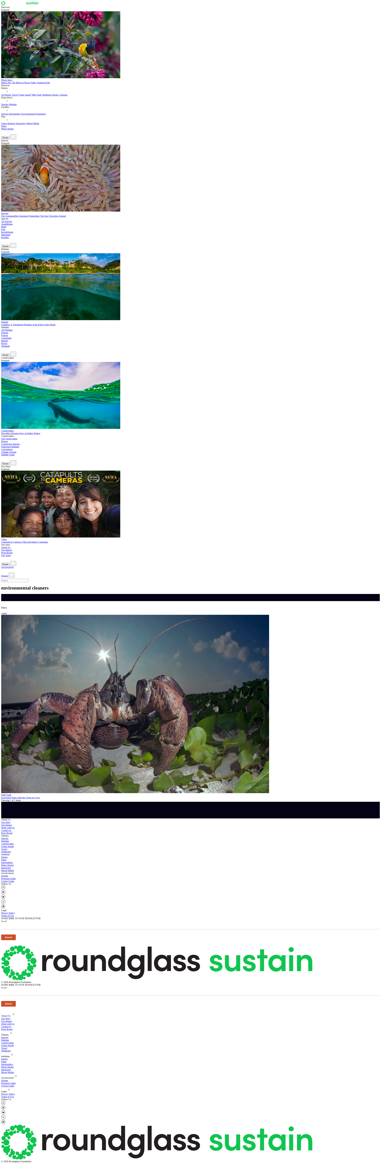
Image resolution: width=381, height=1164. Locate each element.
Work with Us (7, 827)
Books (55, 95)
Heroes (4, 441)
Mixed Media (32, 123)
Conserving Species (10, 444)
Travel (15, 95)
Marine (4, 340)
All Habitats (7, 330)
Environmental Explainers (33, 114)
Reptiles (5, 237)
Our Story (6, 822)
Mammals (5, 235)
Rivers (4, 343)
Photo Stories (7, 129)
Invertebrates (7, 232)
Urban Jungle (24, 95)
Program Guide (8, 878)
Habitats (13, 104)
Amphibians (7, 224)
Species (4, 104)
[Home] (20, 4)
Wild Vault (37, 95)
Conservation (7, 843)
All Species (6, 221)
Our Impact (6, 550)
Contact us (6, 830)
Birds (3, 226)
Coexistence (7, 449)
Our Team (6, 555)
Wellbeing (47, 95)
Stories (4, 857)
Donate (5, 138)
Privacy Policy (8, 913)
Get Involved (7, 567)
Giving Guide (7, 881)
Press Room (7, 552)
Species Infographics (11, 114)
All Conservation (9, 438)
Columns (63, 95)
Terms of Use (7, 915)
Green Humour (8, 123)
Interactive (21, 123)
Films (3, 126)
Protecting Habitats (10, 446)
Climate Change (8, 452)
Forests (4, 335)
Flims (3, 860)
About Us (5, 547)
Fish (3, 229)
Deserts (4, 332)
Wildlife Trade (8, 455)
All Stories (6, 95)
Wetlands (5, 346)
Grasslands (6, 338)
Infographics (7, 862)
